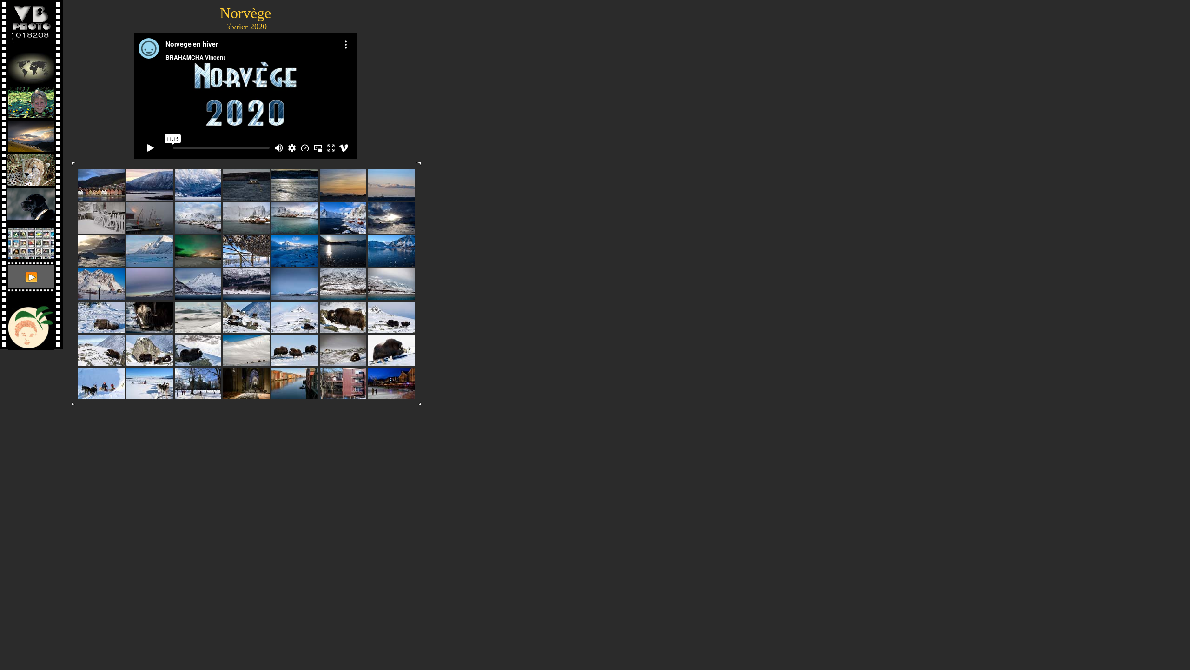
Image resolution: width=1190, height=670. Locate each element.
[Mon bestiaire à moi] (31, 202)
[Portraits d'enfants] (31, 100)
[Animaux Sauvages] (31, 168)
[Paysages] (31, 134)
